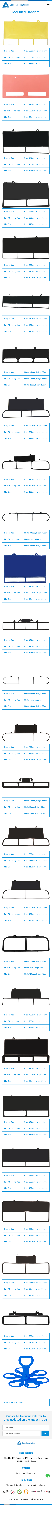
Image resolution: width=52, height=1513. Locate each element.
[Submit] (45, 1433)
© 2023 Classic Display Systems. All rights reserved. (26, 1499)
